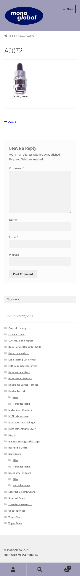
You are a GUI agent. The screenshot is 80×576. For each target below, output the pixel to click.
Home (12, 35)
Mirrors (12, 435)
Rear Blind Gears (17, 447)
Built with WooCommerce (20, 554)
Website (14, 254)
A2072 (21, 35)
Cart (61, 566)
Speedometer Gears (19, 473)
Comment (16, 168)
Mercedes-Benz (21, 403)
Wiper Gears (15, 523)
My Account (13, 569)
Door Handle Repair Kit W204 (24, 347)
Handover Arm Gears (20, 378)
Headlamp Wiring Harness (23, 384)
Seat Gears (14, 454)
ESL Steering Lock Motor (22, 359)
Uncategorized (16, 510)
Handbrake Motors (19, 372)
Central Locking (17, 328)
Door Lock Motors (18, 353)
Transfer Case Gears (20, 504)
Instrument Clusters (20, 410)
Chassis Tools (16, 334)
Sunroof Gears (16, 498)
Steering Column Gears (21, 491)
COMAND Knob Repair (20, 340)
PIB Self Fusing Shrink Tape (24, 441)
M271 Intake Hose (18, 416)
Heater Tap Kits (17, 391)
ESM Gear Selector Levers (22, 366)
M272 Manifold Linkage (21, 422)
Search (40, 569)
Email (13, 237)
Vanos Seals (15, 517)
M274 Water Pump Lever (22, 428)
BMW (15, 397)
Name (14, 219)
